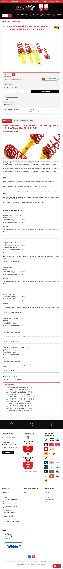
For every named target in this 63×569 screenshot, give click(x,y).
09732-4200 (6, 442)
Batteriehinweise (49, 499)
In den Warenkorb (45, 91)
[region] (31, 52)
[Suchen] (10, 15)
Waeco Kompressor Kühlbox (10, 504)
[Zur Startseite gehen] (25, 7)
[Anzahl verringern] (6, 91)
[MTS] (57, 28)
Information (6, 488)
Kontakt (47, 492)
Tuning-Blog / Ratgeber (31, 488)
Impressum (6, 492)
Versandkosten (27, 561)
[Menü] (4, 13)
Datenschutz (6, 497)
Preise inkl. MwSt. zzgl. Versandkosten (13, 79)
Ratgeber (26, 495)
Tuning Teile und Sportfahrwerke (11, 521)
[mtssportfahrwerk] (31, 53)
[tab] (7, 121)
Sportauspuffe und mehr (9, 512)
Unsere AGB (6, 495)
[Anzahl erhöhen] (29, 91)
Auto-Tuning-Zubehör (8, 510)
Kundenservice (49, 488)
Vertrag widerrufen (8, 452)
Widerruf (47, 497)
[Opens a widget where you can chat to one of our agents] (56, 566)
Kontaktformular (14, 447)
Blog (25, 492)
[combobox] (5, 15)
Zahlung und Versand (50, 502)
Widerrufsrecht (49, 495)
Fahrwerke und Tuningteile (9, 519)
